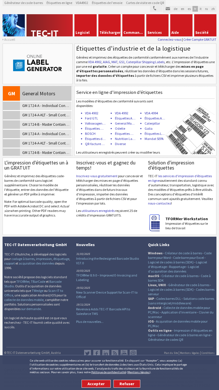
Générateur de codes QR (165, 339)
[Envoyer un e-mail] (167, 9)
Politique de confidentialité (108, 372)
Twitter (87, 353)
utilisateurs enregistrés (98, 211)
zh (213, 9)
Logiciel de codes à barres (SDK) (171, 262)
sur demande (31, 309)
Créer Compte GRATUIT (199, 39)
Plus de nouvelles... (90, 321)
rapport (9, 263)
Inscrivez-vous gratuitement (96, 176)
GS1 (122, 62)
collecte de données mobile (24, 300)
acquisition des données (36, 263)
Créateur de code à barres (183, 253)
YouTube (124, 353)
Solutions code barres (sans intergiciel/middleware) (181, 300)
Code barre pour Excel (188, 257)
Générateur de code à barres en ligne (183, 335)
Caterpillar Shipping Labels (145, 62)
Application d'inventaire (178, 312)
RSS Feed (114, 353)
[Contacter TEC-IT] (156, 9)
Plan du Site (171, 353)
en (182, 9)
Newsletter (133, 353)
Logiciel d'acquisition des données (173, 269)
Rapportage (177, 267)
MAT (114, 62)
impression (44, 259)
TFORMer (22, 281)
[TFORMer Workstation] (156, 230)
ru (206, 9)
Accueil (9, 39)
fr (195, 9)
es (189, 9)
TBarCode (38, 281)
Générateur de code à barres (188, 285)
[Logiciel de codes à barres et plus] (14, 25)
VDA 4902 (95, 62)
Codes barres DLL (168, 298)
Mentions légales (138, 372)
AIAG (106, 62)
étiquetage (61, 259)
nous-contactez (159, 203)
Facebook (96, 353)
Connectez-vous (169, 39)
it (201, 9)
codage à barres (23, 259)
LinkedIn (105, 353)
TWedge (37, 290)
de (175, 9)
